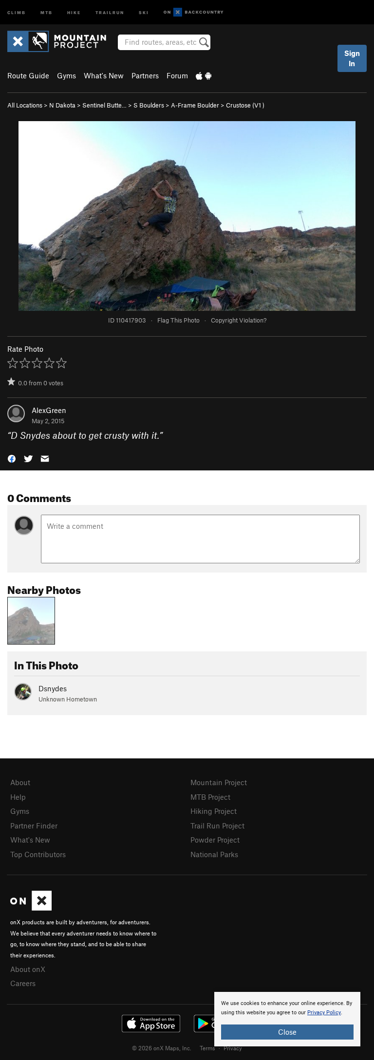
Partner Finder (33, 825)
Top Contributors (38, 854)
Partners (145, 75)
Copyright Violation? (238, 320)
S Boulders (148, 105)
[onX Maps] (31, 907)
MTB (46, 12)
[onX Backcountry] (193, 12)
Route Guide (28, 75)
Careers (23, 983)
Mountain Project (218, 782)
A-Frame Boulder (195, 105)
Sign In (352, 58)
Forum (177, 75)
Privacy (233, 1047)
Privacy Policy (324, 1012)
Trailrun (109, 12)
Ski (144, 12)
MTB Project (210, 796)
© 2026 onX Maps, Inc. (161, 1047)
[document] (287, 1019)
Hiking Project (213, 811)
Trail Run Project (217, 825)
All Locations (24, 105)
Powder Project (215, 839)
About (20, 782)
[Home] (61, 41)
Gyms (66, 75)
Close (287, 1031)
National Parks (214, 854)
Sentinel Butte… (104, 105)
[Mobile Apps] (203, 75)
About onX (27, 969)
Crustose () (245, 105)
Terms (207, 1047)
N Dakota (62, 105)
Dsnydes (52, 688)
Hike (74, 12)
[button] (11, 458)
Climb (16, 12)
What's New (104, 75)
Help (18, 796)
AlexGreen (49, 410)
